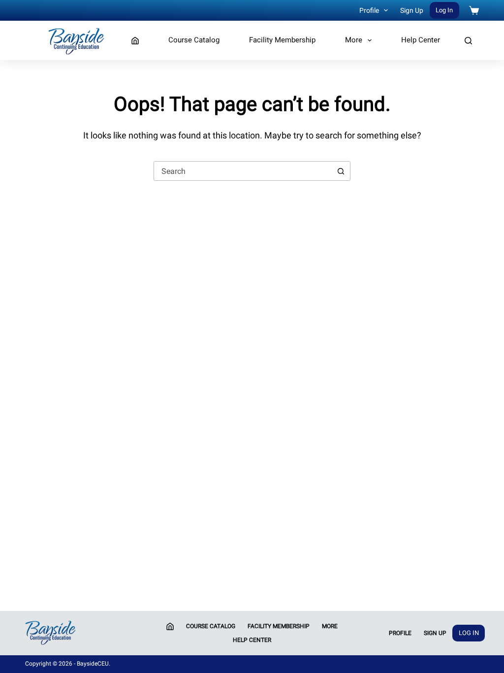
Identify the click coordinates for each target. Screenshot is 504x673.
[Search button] (340, 171)
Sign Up (411, 10)
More (353, 39)
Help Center (420, 39)
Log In (444, 10)
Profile (369, 10)
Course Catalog (194, 39)
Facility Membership (282, 39)
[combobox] (242, 171)
